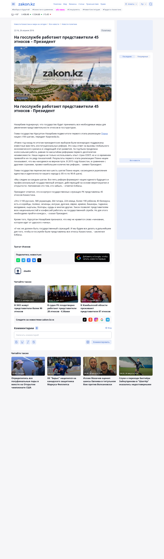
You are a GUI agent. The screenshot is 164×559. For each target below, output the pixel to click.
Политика (57, 4)
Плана (104, 133)
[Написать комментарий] (63, 335)
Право (103, 4)
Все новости (54, 24)
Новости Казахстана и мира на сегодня (30, 24)
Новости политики (69, 24)
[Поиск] (151, 4)
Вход (110, 328)
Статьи (81, 4)
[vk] (34, 260)
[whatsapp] (18, 260)
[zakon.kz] (26, 4)
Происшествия (92, 4)
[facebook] (29, 260)
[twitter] (39, 260)
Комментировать (101, 342)
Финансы (73, 4)
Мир (65, 4)
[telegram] (23, 260)
